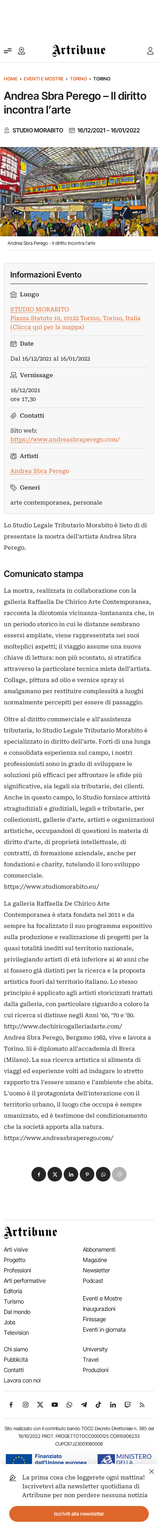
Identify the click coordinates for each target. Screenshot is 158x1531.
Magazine (95, 1260)
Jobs (9, 1322)
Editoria (13, 1291)
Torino (78, 79)
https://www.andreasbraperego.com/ (65, 439)
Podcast (93, 1280)
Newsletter (96, 1270)
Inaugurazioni (99, 1308)
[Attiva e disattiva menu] (8, 50)
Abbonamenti (99, 1249)
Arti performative (25, 1280)
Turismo (14, 1301)
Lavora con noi (22, 1380)
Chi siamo (16, 1349)
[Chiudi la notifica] (151, 1470)
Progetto (14, 1260)
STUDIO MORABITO (38, 130)
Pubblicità (16, 1359)
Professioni (17, 1270)
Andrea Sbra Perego (39, 471)
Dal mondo (17, 1311)
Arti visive (16, 1249)
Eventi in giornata (104, 1329)
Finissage (94, 1319)
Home (11, 79)
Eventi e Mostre (44, 79)
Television (16, 1332)
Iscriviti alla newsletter (79, 1514)
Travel (91, 1359)
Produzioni (96, 1370)
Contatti (14, 1370)
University (95, 1349)
